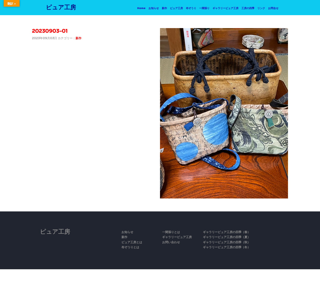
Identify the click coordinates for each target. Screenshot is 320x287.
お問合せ (273, 8)
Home (141, 8)
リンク (261, 8)
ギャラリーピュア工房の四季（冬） (226, 247)
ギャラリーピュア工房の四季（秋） (226, 242)
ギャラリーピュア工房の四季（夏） (226, 237)
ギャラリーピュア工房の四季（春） (226, 232)
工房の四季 (247, 8)
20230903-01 (50, 31)
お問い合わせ (171, 242)
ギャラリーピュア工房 (226, 8)
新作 (164, 8)
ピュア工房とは (131, 242)
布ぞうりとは (130, 247)
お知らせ (154, 8)
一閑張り (204, 8)
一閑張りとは (171, 232)
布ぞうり (191, 8)
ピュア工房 (61, 7)
